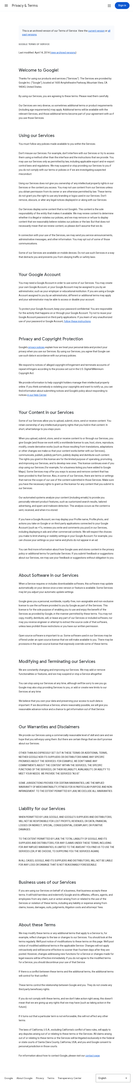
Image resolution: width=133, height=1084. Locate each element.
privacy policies (36, 347)
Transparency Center (70, 1078)
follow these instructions (77, 321)
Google (8, 1078)
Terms (50, 1078)
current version (96, 30)
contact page (92, 1055)
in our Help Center (36, 395)
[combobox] (113, 1078)
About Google (24, 1078)
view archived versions (63, 52)
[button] (6, 5)
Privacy (40, 1078)
